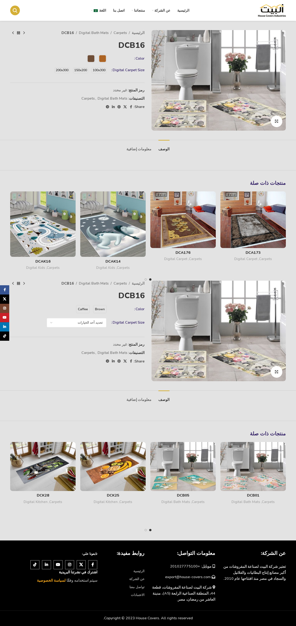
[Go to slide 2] (146, 279)
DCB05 (183, 495)
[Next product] (13, 33)
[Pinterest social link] (119, 107)
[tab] (164, 147)
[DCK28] (43, 466)
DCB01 (253, 495)
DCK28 (43, 495)
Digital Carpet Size (129, 70)
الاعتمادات (138, 595)
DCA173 (253, 252)
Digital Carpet (245, 259)
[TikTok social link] (35, 564)
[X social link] (125, 107)
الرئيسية (138, 32)
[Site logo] (272, 10)
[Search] (15, 10)
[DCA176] (183, 219)
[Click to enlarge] (276, 121)
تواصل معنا (137, 587)
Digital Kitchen (106, 502)
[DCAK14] (113, 224)
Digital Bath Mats (94, 32)
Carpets (120, 32)
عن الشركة (137, 579)
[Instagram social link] (69, 564)
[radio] (103, 59)
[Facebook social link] (131, 107)
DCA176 (183, 252)
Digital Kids (105, 267)
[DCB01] (253, 466)
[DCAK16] (43, 224)
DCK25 (113, 495)
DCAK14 (113, 261)
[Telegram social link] (108, 107)
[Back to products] (18, 33)
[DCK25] (113, 466)
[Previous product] (24, 33)
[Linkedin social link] (113, 107)
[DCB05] (183, 466)
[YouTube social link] (58, 564)
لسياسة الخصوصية (51, 580)
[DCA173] (253, 219)
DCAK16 (43, 261)
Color (140, 58)
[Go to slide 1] (150, 279)
